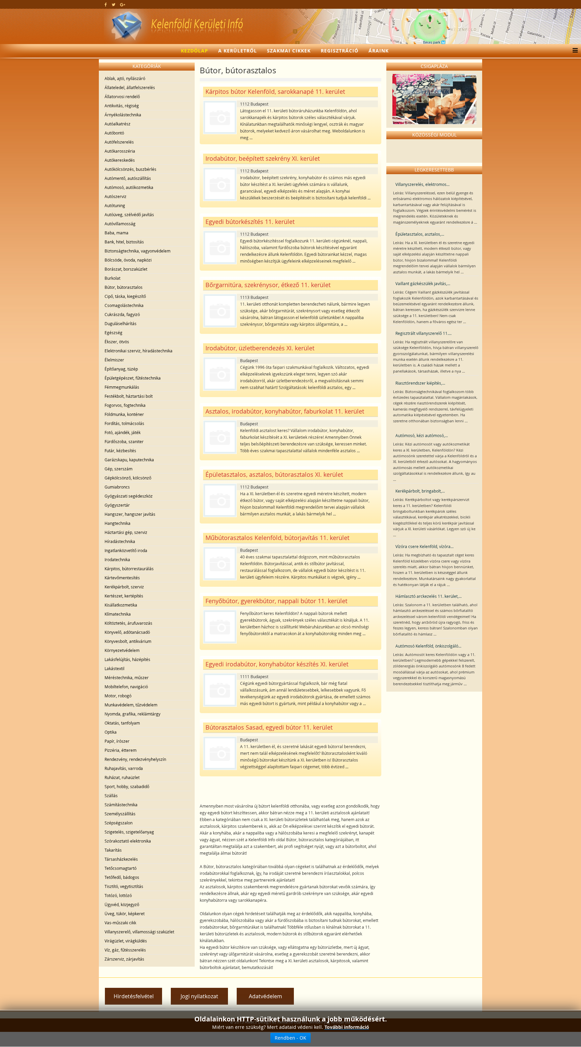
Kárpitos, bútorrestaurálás (129, 568)
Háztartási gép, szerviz (126, 532)
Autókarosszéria (120, 151)
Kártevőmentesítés (122, 577)
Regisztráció (339, 50)
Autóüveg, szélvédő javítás (129, 214)
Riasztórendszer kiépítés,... (420, 383)
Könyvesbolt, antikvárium (128, 641)
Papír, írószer (117, 741)
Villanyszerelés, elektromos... (422, 184)
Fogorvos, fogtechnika (125, 405)
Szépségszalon (118, 822)
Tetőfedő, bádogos (122, 877)
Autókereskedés (120, 160)
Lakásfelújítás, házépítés (127, 659)
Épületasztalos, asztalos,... (419, 234)
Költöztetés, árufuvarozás (128, 623)
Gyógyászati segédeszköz (129, 496)
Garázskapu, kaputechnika (129, 459)
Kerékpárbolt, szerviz (124, 586)
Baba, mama (116, 232)
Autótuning (115, 205)
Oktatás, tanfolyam (122, 723)
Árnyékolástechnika (123, 114)
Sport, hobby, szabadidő (127, 786)
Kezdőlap (194, 50)
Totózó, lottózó (118, 895)
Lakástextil (114, 668)
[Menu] (573, 51)
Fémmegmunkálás (122, 387)
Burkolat (112, 278)
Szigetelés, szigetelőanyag (129, 832)
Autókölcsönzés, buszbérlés (130, 169)
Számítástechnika (121, 804)
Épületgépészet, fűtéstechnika (133, 378)
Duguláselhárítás (121, 323)
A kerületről (237, 50)
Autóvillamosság (120, 223)
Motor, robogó (118, 695)
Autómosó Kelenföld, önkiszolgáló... (428, 646)
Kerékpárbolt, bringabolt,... (420, 491)
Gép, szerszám (118, 468)
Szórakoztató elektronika (128, 841)
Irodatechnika (117, 559)
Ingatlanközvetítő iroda (126, 550)
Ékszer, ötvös (117, 341)
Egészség (113, 332)
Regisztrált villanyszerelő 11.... (423, 333)
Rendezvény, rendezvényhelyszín (135, 759)
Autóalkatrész (117, 123)
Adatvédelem (265, 996)
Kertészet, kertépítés (124, 595)
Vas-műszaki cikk (120, 922)
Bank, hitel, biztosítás (124, 241)
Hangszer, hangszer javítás (130, 514)
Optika (111, 732)
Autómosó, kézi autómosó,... (421, 435)
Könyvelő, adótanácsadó (127, 632)
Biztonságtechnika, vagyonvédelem (137, 251)
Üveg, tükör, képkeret (125, 913)
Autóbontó (114, 132)
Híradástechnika (120, 541)
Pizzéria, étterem (121, 750)
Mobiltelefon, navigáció (126, 686)
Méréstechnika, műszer (127, 677)
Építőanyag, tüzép (121, 369)
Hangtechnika (117, 523)
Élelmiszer (114, 359)
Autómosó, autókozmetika (129, 187)
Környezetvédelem (122, 650)
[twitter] (113, 4)
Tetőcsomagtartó (121, 868)
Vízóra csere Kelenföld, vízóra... (424, 546)
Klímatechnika (118, 614)
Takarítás (113, 850)
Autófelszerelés (119, 142)
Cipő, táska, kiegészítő (125, 296)
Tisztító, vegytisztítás (124, 886)
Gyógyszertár (117, 505)
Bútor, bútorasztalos (124, 287)
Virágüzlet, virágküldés (126, 940)
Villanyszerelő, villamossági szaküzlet (139, 931)
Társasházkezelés (121, 859)
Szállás (111, 795)
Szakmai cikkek (289, 50)
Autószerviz (115, 196)
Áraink (379, 50)
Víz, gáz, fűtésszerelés (125, 950)
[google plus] (122, 4)
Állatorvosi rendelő (122, 96)
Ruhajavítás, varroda (124, 768)
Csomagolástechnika (124, 305)
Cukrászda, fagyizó (122, 314)
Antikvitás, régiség (122, 105)
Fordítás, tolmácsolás (124, 423)
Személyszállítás (120, 813)
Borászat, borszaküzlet (126, 269)
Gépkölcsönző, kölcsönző (128, 477)
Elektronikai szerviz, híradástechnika (138, 350)
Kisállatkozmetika (121, 605)
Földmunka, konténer (124, 414)
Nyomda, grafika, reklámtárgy (132, 713)
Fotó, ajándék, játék (123, 432)
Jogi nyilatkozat (199, 996)
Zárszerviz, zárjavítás (124, 959)
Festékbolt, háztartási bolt (129, 396)
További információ (346, 1027)
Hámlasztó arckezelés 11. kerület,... (428, 596)
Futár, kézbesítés (120, 450)
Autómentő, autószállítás (128, 178)
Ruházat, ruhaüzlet (122, 777)
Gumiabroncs (117, 487)
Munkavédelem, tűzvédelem (131, 704)
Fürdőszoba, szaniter (124, 441)
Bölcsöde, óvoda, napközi (128, 260)
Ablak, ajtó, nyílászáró (125, 78)
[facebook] (106, 4)
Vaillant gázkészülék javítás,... (422, 283)
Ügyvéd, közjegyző (122, 904)
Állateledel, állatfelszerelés (130, 87)
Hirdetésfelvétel (134, 996)
